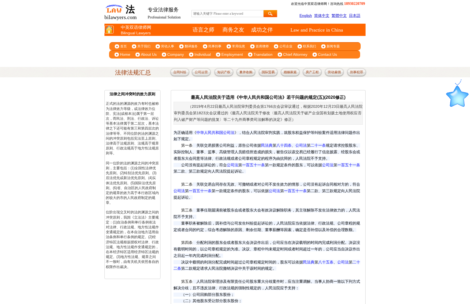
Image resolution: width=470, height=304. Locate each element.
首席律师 (262, 46)
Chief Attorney (295, 54)
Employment (232, 54)
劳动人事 (167, 46)
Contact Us (327, 54)
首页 (123, 46)
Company (175, 54)
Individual (202, 54)
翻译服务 (191, 46)
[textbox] (227, 13)
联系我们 (309, 46)
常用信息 (238, 46)
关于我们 (143, 46)
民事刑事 (214, 46)
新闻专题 (333, 46)
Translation (263, 54)
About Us (149, 54)
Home (125, 54)
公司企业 (285, 46)
